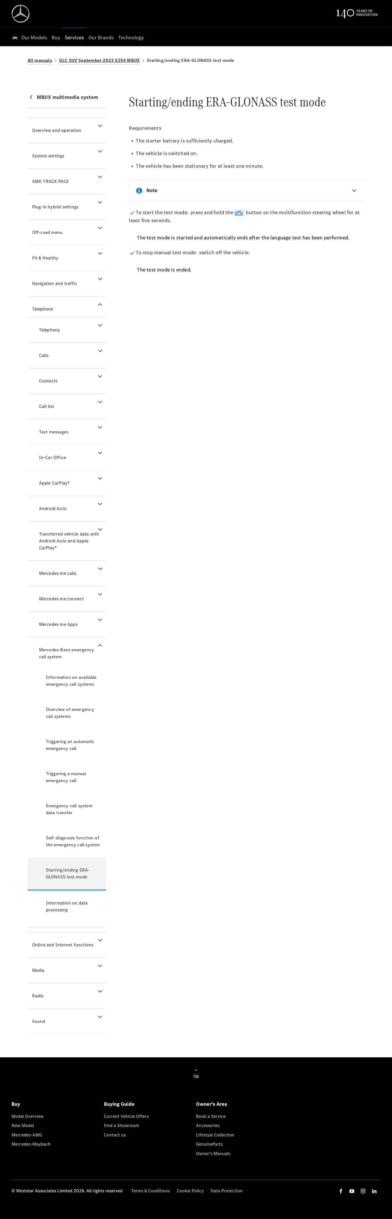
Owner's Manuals (213, 1153)
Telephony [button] (49, 330)
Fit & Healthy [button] (45, 258)
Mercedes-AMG (26, 1135)
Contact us (115, 1135)
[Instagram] (363, 1191)
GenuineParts (209, 1144)
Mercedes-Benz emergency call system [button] (66, 653)
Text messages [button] (54, 432)
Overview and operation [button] (56, 130)
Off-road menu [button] (47, 232)
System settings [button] (48, 156)
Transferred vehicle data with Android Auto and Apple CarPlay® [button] (69, 541)
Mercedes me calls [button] (57, 573)
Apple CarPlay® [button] (54, 483)
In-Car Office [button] (52, 457)
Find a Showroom (121, 1125)
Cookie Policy (190, 1191)
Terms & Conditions (150, 1191)
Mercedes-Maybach (31, 1144)
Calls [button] (44, 355)
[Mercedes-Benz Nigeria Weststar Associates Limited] (20, 14)
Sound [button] (38, 1021)
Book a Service (211, 1116)
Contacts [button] (48, 381)
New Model (22, 1125)
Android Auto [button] (53, 508)
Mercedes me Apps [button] (58, 624)
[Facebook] (340, 1191)
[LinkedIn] (374, 1191)
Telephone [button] (42, 309)
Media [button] (38, 970)
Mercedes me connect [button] (61, 599)
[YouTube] (351, 1191)
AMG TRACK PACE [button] (50, 181)
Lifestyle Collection (215, 1135)
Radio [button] (38, 996)
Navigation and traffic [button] (54, 283)
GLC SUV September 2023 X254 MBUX (99, 60)
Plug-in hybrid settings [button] (55, 207)
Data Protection (226, 1191)
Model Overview (27, 1116)
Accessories (208, 1125)
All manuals (40, 60)
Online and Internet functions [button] (63, 945)
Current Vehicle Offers (126, 1116)
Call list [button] (46, 406)
